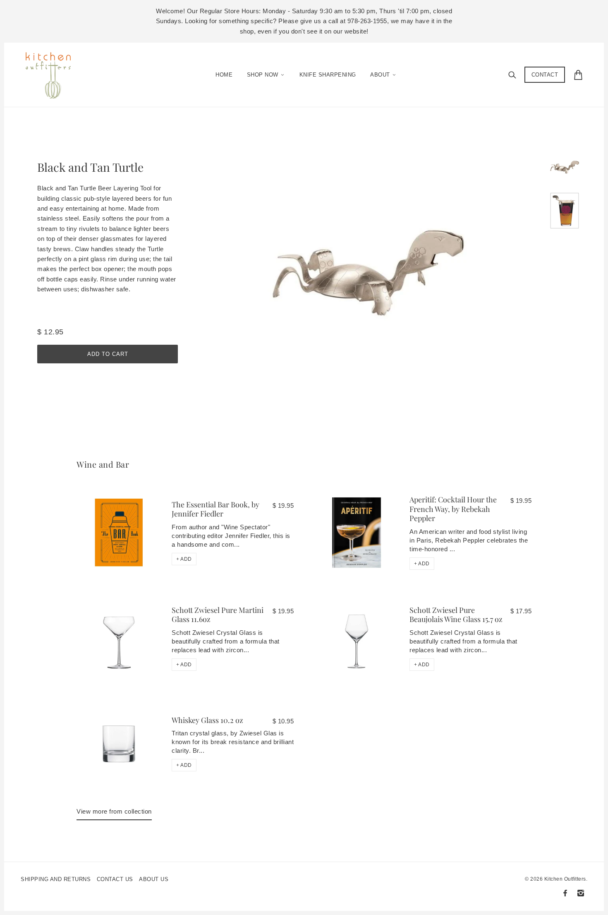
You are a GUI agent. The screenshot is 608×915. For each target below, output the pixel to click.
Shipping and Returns (56, 879)
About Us (153, 879)
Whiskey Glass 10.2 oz (207, 720)
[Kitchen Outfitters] (52, 73)
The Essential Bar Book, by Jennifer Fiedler (215, 509)
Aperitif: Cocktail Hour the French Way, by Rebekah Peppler (453, 509)
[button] (184, 559)
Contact (544, 75)
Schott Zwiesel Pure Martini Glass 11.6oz (217, 614)
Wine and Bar (103, 464)
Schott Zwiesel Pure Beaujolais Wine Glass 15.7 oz (456, 614)
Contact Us (115, 879)
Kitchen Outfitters (565, 879)
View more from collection (114, 811)
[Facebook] (565, 893)
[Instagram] (580, 893)
